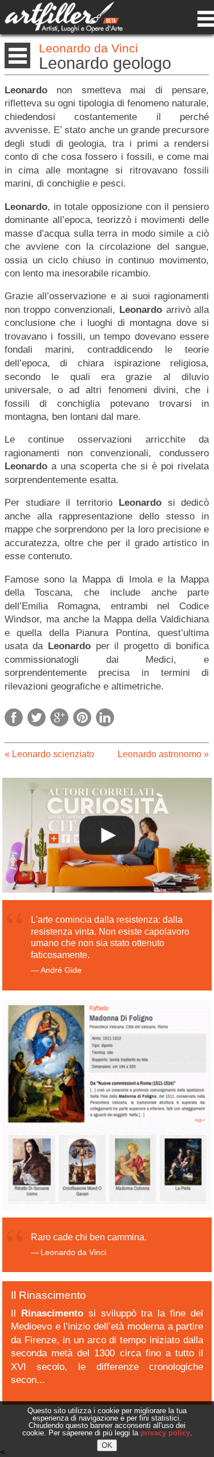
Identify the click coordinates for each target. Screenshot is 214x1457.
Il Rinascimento (48, 1295)
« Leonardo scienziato (49, 754)
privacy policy (165, 1433)
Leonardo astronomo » (163, 754)
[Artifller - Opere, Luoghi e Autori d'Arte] (63, 30)
